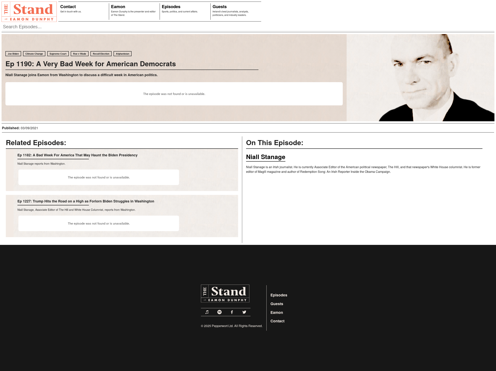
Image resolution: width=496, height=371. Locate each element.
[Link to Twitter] (244, 312)
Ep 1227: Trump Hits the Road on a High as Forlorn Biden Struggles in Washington (85, 201)
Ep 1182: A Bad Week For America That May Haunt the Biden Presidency (77, 155)
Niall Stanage (265, 156)
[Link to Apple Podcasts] (207, 312)
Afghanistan (122, 53)
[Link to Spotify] (219, 312)
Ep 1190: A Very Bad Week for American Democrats (90, 63)
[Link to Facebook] (232, 312)
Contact (68, 6)
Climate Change (34, 53)
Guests (220, 6)
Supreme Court (58, 53)
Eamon (118, 6)
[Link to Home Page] (28, 11)
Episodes (171, 6)
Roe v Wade (79, 53)
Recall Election (101, 53)
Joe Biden (13, 53)
